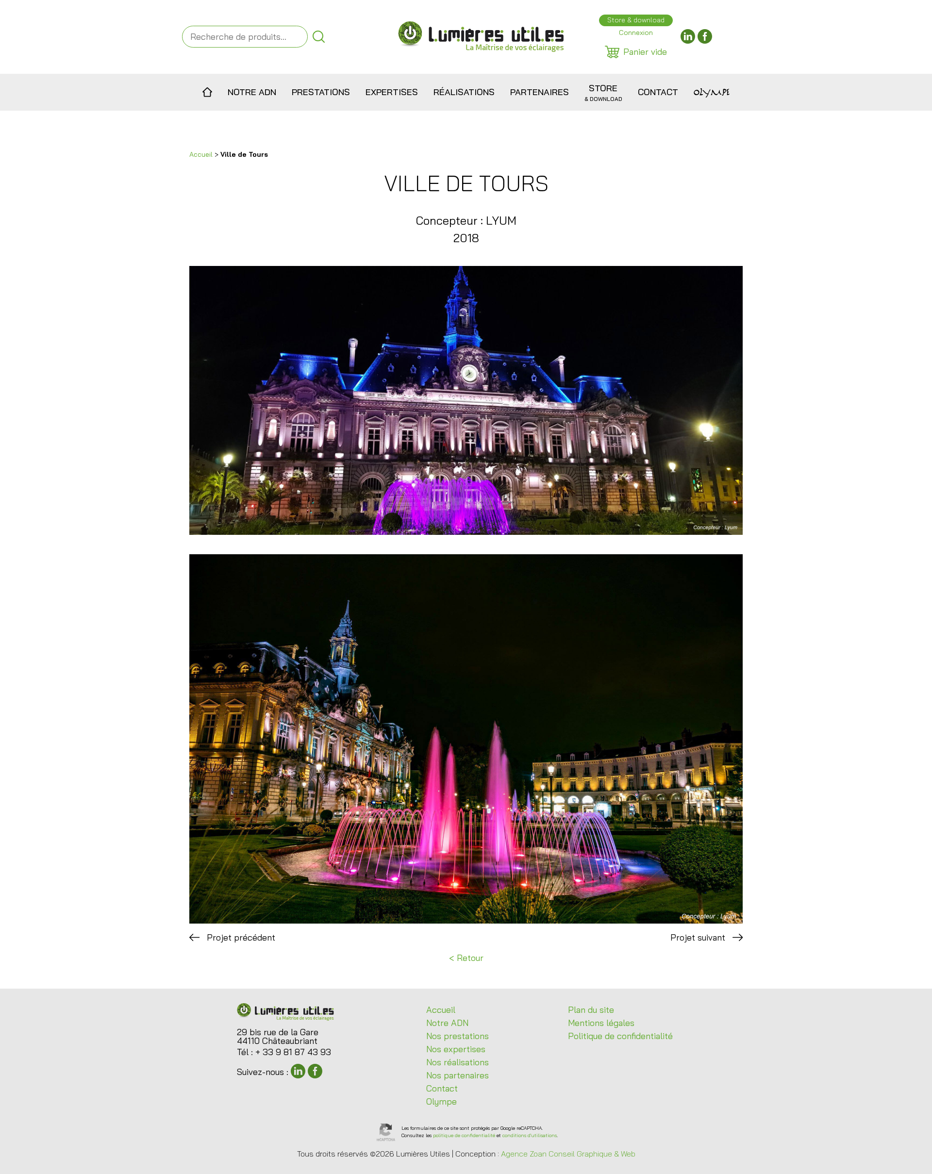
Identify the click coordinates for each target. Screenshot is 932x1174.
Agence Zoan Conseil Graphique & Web (568, 1153)
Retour (470, 957)
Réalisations (464, 92)
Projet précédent (241, 937)
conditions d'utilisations (529, 1135)
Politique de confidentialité (620, 1036)
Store (603, 92)
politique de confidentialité (464, 1135)
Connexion (636, 32)
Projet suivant (697, 937)
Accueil (207, 92)
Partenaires (539, 92)
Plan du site (591, 1009)
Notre (447, 1022)
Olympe (712, 92)
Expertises (392, 92)
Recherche (318, 36)
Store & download (636, 20)
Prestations (321, 92)
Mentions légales (601, 1022)
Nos (457, 1036)
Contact (658, 92)
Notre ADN (252, 92)
